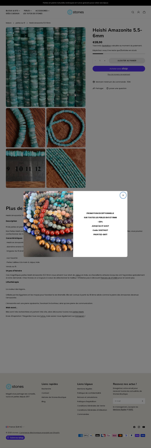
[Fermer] (123, 195)
